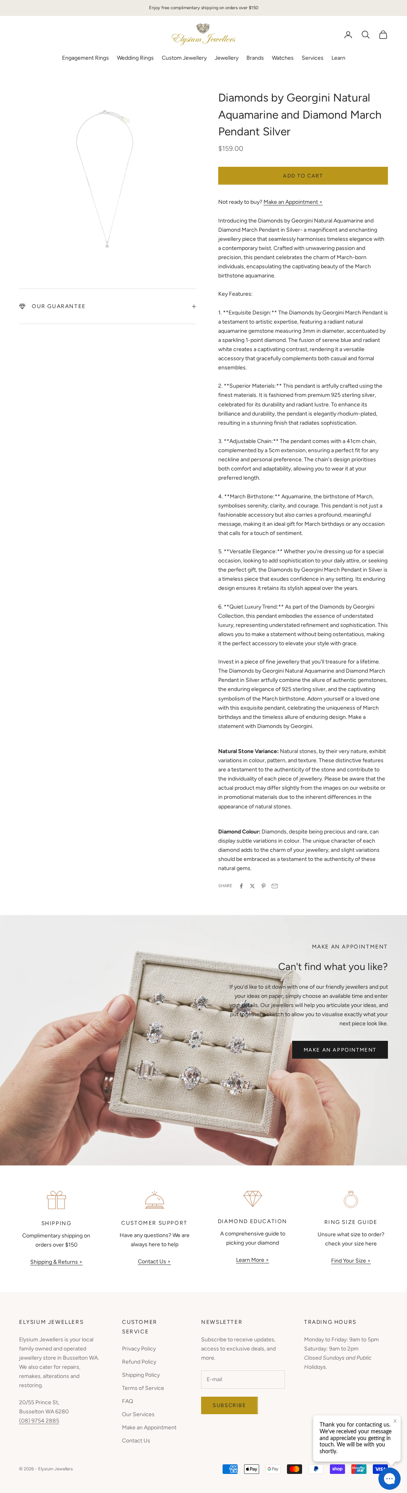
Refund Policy (139, 1361)
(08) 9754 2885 (39, 1420)
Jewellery (226, 58)
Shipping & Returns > (56, 1262)
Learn (338, 58)
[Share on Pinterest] (263, 886)
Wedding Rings (135, 58)
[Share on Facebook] (241, 886)
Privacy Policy (139, 1348)
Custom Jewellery (184, 58)
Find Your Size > (351, 1260)
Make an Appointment (340, 1050)
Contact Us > (154, 1261)
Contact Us (136, 1440)
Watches (283, 58)
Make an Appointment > (293, 202)
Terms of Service (143, 1388)
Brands (255, 58)
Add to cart (303, 176)
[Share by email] (274, 886)
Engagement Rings (85, 58)
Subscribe (229, 1405)
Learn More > (252, 1260)
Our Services (138, 1414)
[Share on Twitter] (252, 886)
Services (313, 58)
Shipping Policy (141, 1375)
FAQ (127, 1401)
